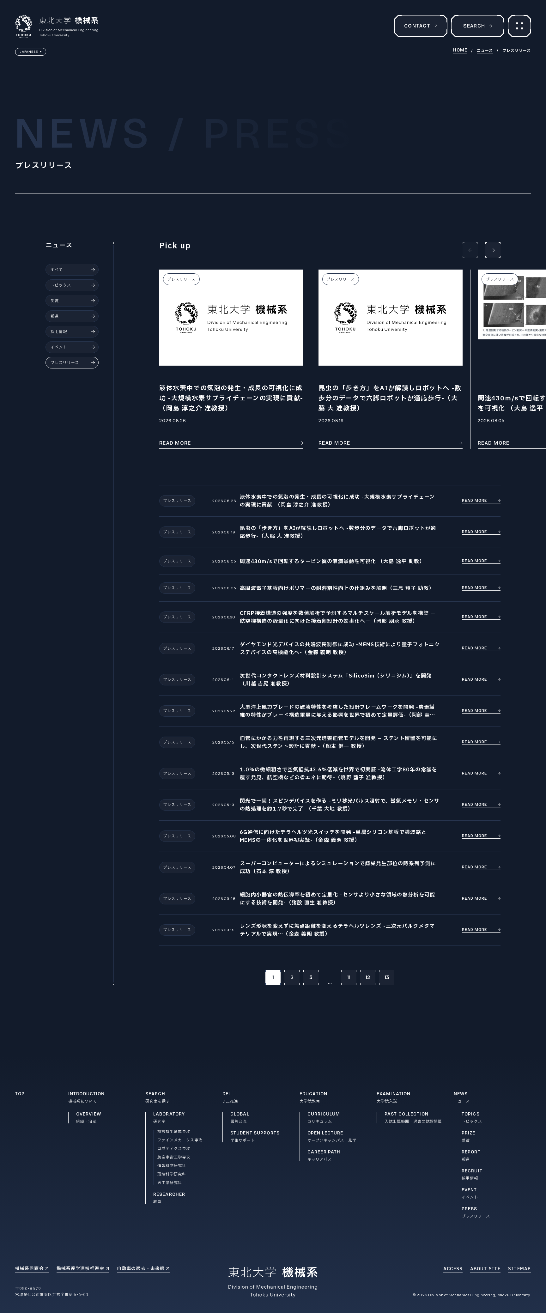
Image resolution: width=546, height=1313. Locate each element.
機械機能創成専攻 (173, 1132)
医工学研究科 (169, 1183)
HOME (460, 50)
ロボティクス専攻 (173, 1149)
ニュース (485, 50)
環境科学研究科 (171, 1174)
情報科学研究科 (171, 1166)
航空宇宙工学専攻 (173, 1157)
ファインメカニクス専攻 (180, 1140)
